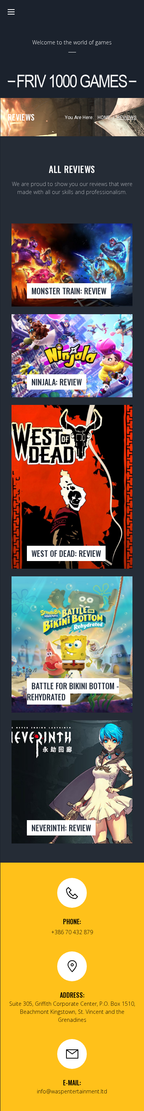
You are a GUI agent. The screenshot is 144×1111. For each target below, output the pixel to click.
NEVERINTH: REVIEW (61, 828)
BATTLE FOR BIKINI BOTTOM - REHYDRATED (73, 691)
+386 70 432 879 (72, 932)
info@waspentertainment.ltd (72, 1091)
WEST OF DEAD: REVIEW (66, 553)
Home (104, 117)
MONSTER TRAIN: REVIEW (68, 291)
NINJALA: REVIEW (56, 382)
